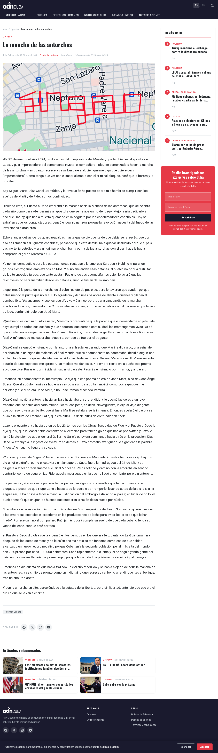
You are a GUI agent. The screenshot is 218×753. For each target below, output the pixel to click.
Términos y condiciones (144, 725)
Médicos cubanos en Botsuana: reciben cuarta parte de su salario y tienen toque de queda (191, 102)
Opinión (15, 29)
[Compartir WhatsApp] (40, 627)
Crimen (176, 116)
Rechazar (186, 747)
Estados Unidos (122, 15)
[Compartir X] (32, 627)
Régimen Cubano (13, 612)
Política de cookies (141, 719)
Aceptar (204, 747)
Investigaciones (149, 15)
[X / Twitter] (14, 730)
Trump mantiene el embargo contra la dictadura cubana (190, 50)
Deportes (92, 714)
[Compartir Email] (48, 627)
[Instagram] (22, 730)
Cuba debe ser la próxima (119, 684)
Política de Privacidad (142, 714)
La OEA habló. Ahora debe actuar (124, 665)
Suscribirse (188, 217)
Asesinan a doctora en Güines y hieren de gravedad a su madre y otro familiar (191, 124)
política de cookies (110, 747)
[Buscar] (212, 5)
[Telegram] (30, 730)
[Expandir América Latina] (31, 15)
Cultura (42, 15)
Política (177, 44)
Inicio (5, 29)
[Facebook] (6, 730)
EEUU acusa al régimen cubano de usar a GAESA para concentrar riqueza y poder (191, 76)
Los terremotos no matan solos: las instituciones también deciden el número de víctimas (48, 668)
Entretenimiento (95, 719)
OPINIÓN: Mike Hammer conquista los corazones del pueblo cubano (49, 686)
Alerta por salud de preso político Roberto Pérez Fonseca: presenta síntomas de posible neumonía (190, 150)
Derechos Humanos (66, 15)
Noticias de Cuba (95, 15)
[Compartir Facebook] (24, 627)
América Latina (15, 15)
